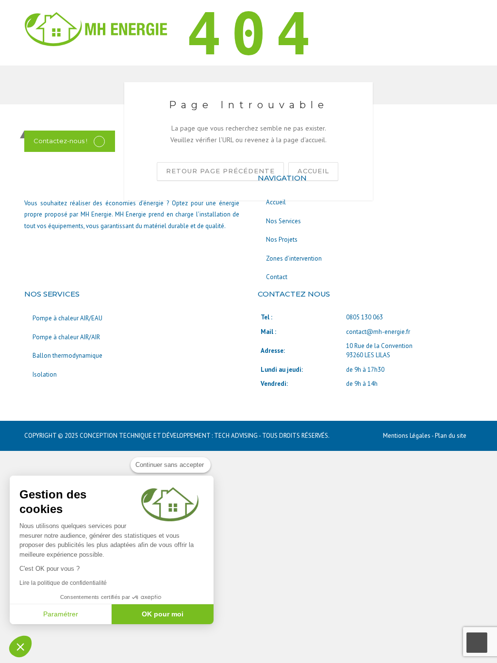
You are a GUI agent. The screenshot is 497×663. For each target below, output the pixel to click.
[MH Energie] (97, 28)
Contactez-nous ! (60, 141)
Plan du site (450, 435)
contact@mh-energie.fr (378, 332)
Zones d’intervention (294, 258)
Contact (276, 277)
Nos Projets (282, 239)
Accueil (276, 202)
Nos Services (283, 221)
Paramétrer (60, 614)
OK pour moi (162, 614)
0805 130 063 (364, 317)
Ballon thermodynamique (67, 355)
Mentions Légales (407, 435)
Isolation (45, 374)
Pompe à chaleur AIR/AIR (66, 337)
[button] (20, 646)
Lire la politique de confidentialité (63, 583)
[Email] (99, 141)
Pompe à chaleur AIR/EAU (67, 318)
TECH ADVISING (236, 435)
